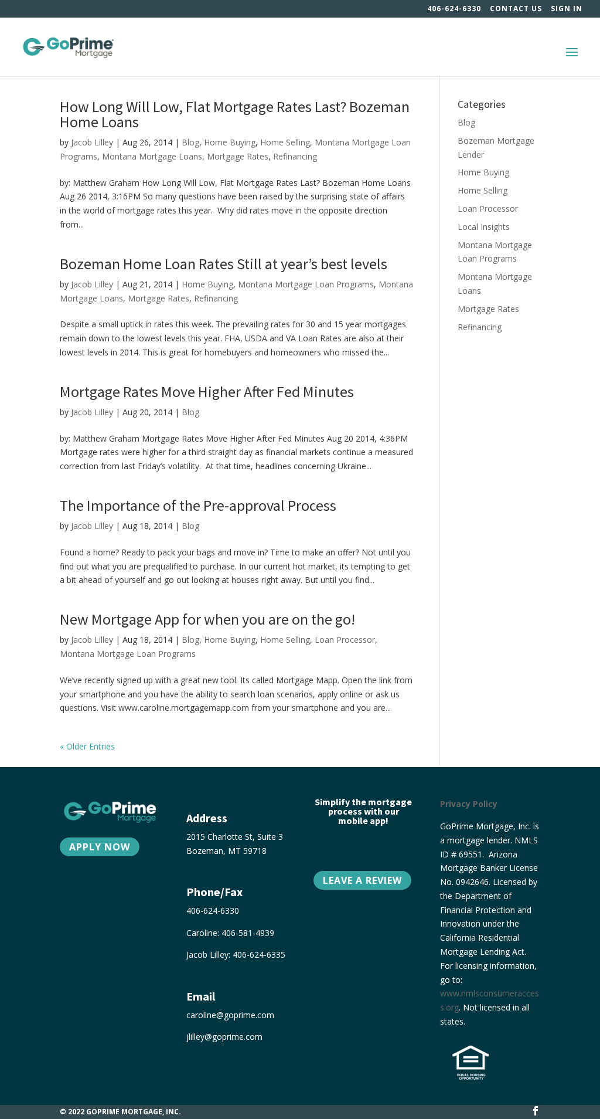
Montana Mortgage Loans (152, 156)
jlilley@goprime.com (224, 1036)
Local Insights (484, 226)
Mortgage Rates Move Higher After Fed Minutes (207, 391)
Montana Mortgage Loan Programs (306, 284)
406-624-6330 (454, 9)
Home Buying (229, 142)
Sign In (566, 9)
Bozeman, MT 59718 (226, 850)
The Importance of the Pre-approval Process (198, 505)
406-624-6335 (259, 954)
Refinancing (295, 156)
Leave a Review (362, 880)
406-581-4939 (247, 932)
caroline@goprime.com (230, 1014)
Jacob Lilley (92, 142)
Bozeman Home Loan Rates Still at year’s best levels (223, 263)
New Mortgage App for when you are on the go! (207, 619)
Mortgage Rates (237, 156)
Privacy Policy (468, 803)
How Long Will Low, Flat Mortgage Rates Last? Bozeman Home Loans (235, 114)
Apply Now (99, 846)
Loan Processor (345, 639)
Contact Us (516, 9)
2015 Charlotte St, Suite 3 (234, 836)
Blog (190, 142)
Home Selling (285, 142)
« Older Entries (87, 746)
